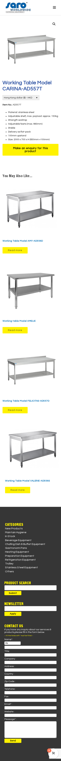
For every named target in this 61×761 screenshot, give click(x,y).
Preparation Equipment (19, 556)
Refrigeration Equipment (20, 559)
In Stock (10, 536)
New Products (14, 528)
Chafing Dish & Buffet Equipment (25, 544)
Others (9, 571)
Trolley (9, 563)
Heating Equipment (17, 551)
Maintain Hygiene (15, 532)
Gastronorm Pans (16, 548)
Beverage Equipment (18, 540)
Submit (13, 593)
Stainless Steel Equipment (21, 567)
